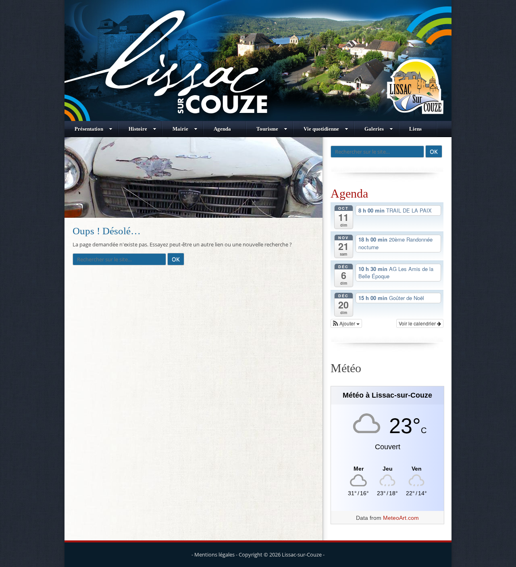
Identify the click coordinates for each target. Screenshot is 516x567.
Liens (415, 129)
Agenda (222, 129)
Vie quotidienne (321, 129)
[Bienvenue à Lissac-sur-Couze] (258, 119)
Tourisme (267, 129)
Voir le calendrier (418, 323)
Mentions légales (214, 554)
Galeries (374, 129)
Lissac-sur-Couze (302, 554)
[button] (346, 323)
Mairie (180, 129)
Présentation (89, 129)
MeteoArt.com (401, 518)
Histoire (138, 129)
